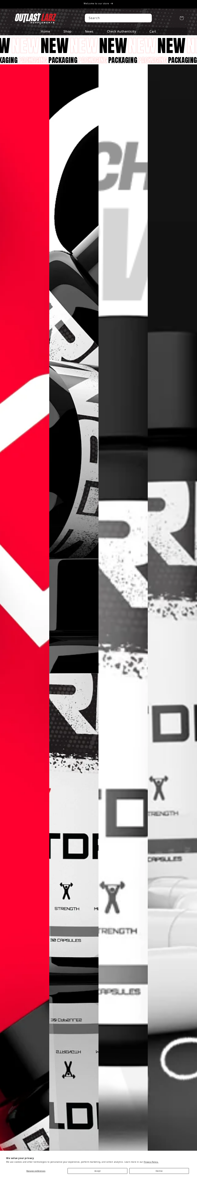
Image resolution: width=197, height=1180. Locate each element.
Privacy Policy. (151, 1162)
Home (45, 31)
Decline (159, 1171)
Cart (152, 31)
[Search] (148, 17)
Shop (67, 31)
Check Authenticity (121, 31)
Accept (97, 1171)
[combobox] (118, 18)
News (89, 31)
